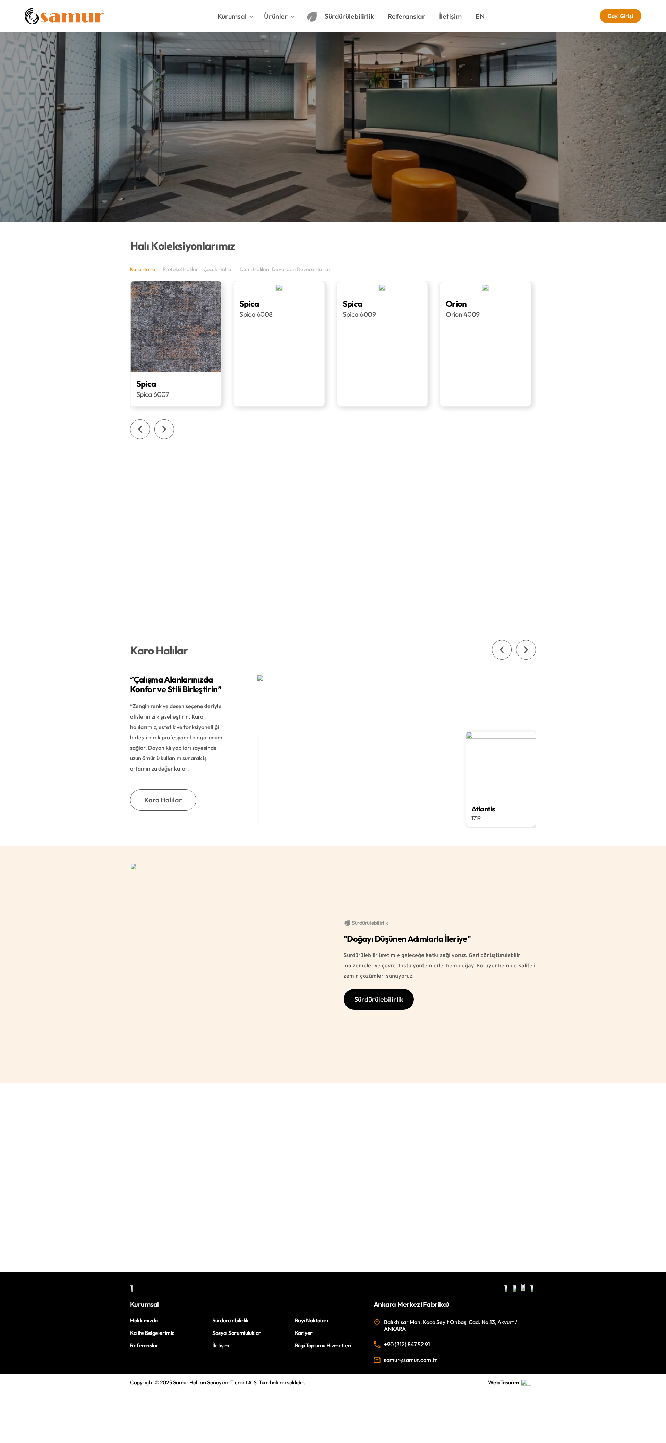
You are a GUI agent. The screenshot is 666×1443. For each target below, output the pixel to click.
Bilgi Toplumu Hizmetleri (323, 1345)
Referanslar (144, 1345)
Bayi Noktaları (311, 1320)
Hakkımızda (144, 1320)
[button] (140, 429)
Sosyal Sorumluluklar (236, 1332)
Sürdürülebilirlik (230, 1320)
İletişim (220, 1345)
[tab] (144, 269)
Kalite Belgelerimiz (152, 1332)
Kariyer (304, 1332)
